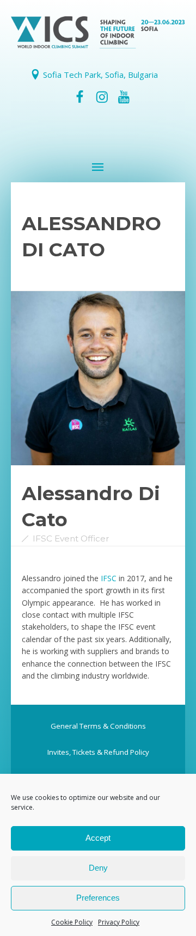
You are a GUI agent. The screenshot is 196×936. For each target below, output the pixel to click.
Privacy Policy (118, 922)
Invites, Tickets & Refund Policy (98, 752)
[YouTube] (123, 97)
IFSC (109, 578)
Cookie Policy (72, 922)
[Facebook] (80, 97)
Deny (98, 867)
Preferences (98, 897)
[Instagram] (102, 97)
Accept (98, 837)
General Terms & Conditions (98, 726)
